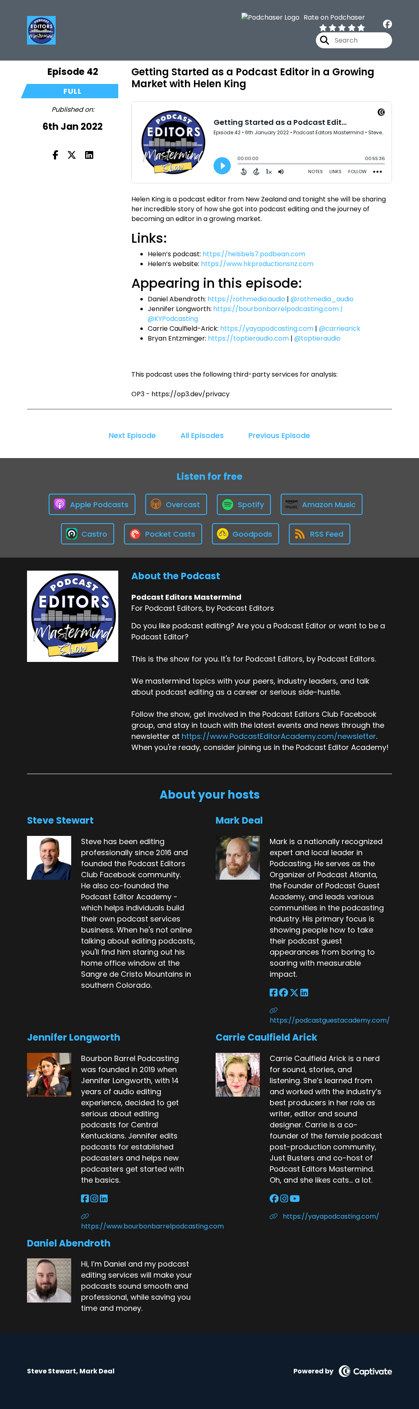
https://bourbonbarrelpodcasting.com (276, 309)
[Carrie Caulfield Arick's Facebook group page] (274, 1198)
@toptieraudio (317, 338)
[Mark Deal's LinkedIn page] (304, 993)
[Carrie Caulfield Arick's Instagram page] (284, 1198)
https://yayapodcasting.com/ (330, 1216)
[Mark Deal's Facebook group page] (283, 993)
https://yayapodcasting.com (266, 328)
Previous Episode (279, 435)
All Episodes (202, 435)
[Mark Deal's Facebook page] (273, 993)
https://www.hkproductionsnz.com (257, 264)
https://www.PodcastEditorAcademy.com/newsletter (279, 736)
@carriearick (339, 328)
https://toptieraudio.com (248, 338)
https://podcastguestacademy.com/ (330, 1020)
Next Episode (132, 435)
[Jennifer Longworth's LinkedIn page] (104, 1198)
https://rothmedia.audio (246, 299)
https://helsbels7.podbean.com (254, 254)
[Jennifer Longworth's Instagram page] (94, 1198)
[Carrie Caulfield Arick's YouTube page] (295, 1198)
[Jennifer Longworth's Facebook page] (85, 1198)
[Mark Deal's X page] (294, 993)
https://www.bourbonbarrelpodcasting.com (142, 1226)
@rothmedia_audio (322, 299)
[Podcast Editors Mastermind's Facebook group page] (387, 24)
